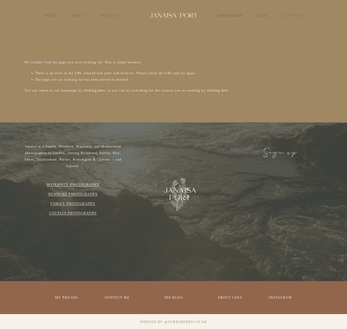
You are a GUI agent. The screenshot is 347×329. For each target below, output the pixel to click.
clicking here (94, 90)
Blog (263, 16)
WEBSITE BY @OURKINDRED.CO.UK (173, 322)
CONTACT (293, 16)
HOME (50, 16)
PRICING (109, 16)
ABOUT (78, 16)
